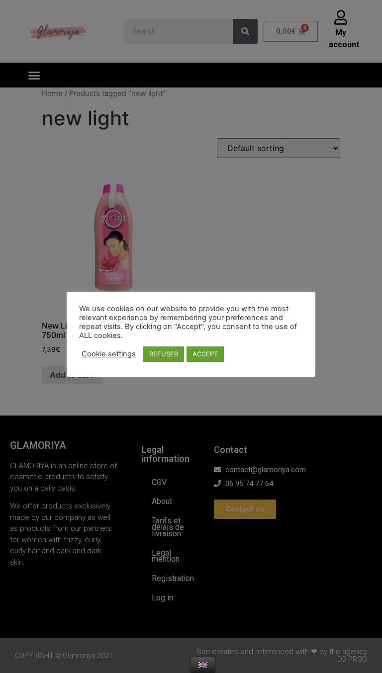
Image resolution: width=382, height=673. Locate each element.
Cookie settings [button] (109, 353)
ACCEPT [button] (205, 354)
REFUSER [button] (163, 354)
